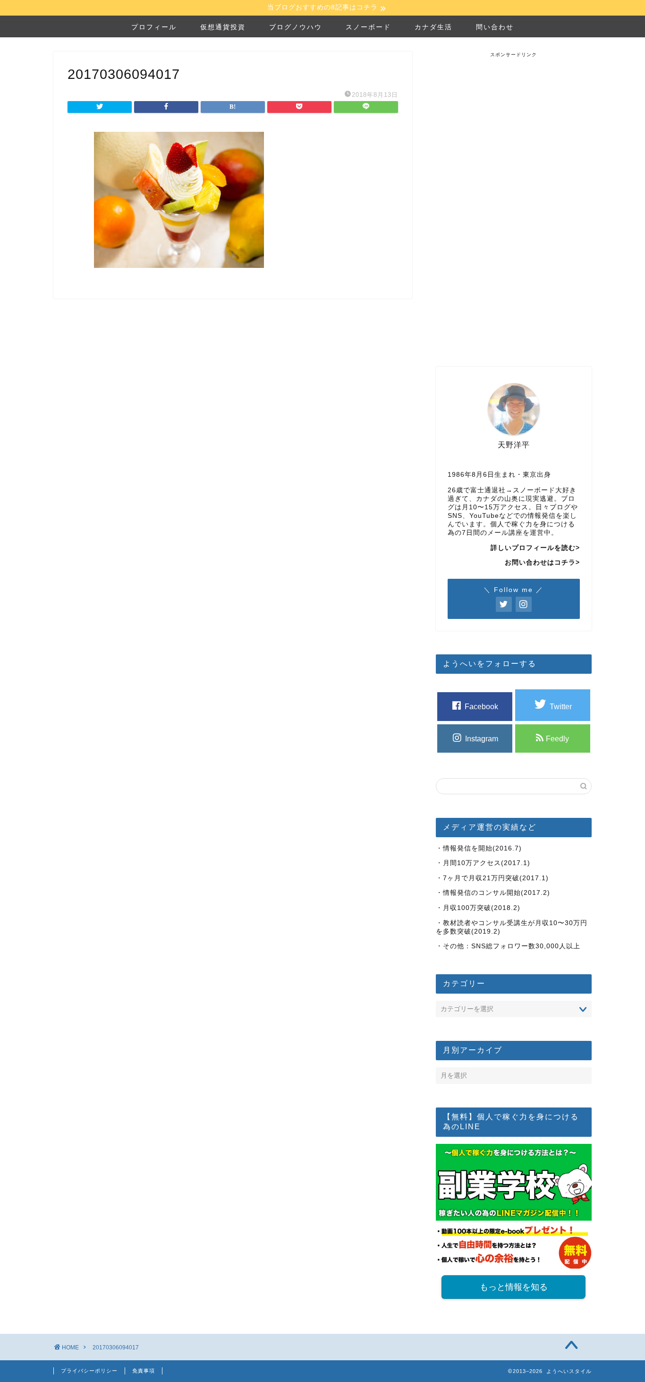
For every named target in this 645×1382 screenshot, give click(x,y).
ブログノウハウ (295, 27)
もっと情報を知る (514, 1287)
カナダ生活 (433, 27)
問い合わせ (495, 27)
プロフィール (154, 27)
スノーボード (368, 27)
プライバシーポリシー (89, 1370)
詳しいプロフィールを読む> (535, 547)
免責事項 (143, 1370)
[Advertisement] (514, 200)
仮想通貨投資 (223, 27)
